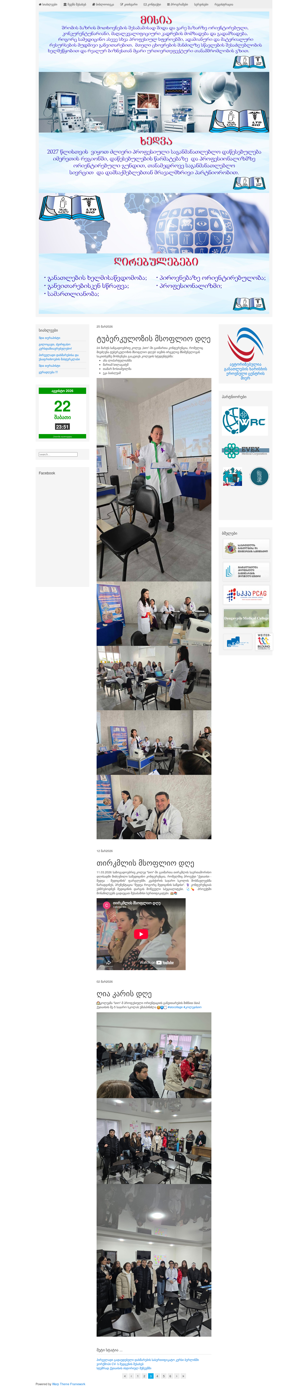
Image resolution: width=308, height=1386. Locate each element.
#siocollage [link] (175, 1007)
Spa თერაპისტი (49, 338)
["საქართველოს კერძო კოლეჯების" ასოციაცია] (245, 595)
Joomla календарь (62, 436)
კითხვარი (130, 4)
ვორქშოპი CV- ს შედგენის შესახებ (120, 1364)
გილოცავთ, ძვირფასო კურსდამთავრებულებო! (55, 346)
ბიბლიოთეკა (104, 4)
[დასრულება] (183, 1376)
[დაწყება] (125, 1376)
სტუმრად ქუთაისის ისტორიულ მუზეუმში (124, 1368)
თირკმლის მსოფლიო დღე (145, 862)
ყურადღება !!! (48, 372)
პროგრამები (179, 4)
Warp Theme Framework (68, 1384)
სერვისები (201, 4)
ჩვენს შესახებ (76, 4)
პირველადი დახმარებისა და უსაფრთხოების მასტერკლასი (59, 357)
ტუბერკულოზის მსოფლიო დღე (154, 338)
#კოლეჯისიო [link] (193, 1007)
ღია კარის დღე (124, 993)
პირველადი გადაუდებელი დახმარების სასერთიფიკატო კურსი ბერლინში (148, 1360)
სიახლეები (49, 4)
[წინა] (131, 1376)
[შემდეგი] (177, 1376)
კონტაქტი (154, 4)
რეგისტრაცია (224, 4)
